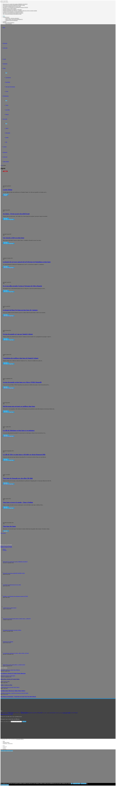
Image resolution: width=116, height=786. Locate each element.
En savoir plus (83, 783)
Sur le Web (5, 119)
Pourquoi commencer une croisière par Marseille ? (12, 9)
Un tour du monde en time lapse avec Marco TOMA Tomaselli (22, 382)
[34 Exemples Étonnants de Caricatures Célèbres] (5, 629)
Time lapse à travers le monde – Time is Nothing (18, 502)
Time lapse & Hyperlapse (10, 86)
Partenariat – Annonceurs (8, 743)
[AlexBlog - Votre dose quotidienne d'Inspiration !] (18, 53)
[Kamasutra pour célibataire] (7, 640)
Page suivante (3, 533)
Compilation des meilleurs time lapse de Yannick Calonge (20, 358)
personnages (52, 712)
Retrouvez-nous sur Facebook (6, 546)
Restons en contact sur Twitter (6, 547)
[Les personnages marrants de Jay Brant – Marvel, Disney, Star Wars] (9, 652)
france (19, 712)
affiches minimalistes (3, 712)
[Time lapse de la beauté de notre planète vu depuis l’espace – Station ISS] (9, 617)
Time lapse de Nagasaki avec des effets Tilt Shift (18, 478)
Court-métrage (8, 77)
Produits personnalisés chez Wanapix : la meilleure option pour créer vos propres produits (20, 10)
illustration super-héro (33, 712)
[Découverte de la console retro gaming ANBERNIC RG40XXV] (9, 560)
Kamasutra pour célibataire (8, 641)
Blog (4, 16)
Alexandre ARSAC (20, 739)
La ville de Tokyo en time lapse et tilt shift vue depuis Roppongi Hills (24, 454)
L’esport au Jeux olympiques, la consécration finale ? (13, 11)
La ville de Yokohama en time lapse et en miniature (19, 430)
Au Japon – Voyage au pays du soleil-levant (16, 214)
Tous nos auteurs (8, 23)
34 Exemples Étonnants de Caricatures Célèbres (12, 630)
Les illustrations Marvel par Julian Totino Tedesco (12, 690)
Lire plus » (6, 194)
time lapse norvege (8, 714)
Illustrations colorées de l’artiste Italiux (10, 679)
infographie (40, 712)
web (12, 714)
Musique (7, 114)
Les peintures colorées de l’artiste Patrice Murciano (13, 673)
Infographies (7, 132)
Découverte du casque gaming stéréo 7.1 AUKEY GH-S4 (14, 664)
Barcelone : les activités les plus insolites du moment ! (13, 12)
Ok (71, 783)
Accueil (1, 165)
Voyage (6, 91)
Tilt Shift (71, 712)
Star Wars (57, 712)
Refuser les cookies (76, 783)
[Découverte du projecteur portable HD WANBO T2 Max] (9, 572)
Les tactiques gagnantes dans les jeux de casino (12, 6)
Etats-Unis (16, 712)
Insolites (6, 137)
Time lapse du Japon (9, 526)
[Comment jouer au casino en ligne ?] (9, 606)
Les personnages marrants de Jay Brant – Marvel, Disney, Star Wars (16, 653)
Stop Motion (7, 82)
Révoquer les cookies (5, 784)
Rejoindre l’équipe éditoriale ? (8, 22)
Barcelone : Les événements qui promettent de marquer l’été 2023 (15, 7)
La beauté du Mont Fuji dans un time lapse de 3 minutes (20, 310)
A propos (4, 21)
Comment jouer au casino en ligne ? (10, 8)
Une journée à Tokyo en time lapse (13, 238)
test (69, 712)
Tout (6, 72)
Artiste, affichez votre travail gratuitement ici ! (14, 19)
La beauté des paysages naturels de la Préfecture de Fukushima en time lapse (27, 262)
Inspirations (5, 63)
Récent (4, 549)
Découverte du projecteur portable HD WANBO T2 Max (14, 5)
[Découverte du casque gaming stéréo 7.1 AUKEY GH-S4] (9, 663)
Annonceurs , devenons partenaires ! (12, 18)
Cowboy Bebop (7, 189)
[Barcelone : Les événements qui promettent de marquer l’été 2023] (9, 595)
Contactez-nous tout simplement (11, 20)
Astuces (6, 128)
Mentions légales (6, 742)
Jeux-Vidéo (7, 109)
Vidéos (4, 68)
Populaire (5, 550)
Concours (5, 146)
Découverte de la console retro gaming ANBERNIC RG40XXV (15, 4)
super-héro (65, 712)
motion (48, 712)
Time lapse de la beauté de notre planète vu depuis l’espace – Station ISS (17, 618)
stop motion (60, 712)
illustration (24, 712)
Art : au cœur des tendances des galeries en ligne (12, 14)
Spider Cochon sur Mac (6, 685)
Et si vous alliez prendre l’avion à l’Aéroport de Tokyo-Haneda (22, 286)
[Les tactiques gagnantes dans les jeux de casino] (9, 583)
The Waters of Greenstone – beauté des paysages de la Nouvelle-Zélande (18, 696)
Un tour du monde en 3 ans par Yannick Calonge (18, 334)
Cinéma (6, 105)
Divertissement (6, 95)
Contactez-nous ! (6, 17)
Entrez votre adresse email (5, 721)
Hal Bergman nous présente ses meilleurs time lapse (19, 406)
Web (6, 142)
